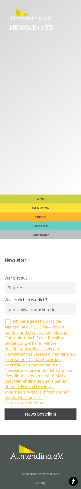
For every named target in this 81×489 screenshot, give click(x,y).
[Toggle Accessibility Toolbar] (73, 481)
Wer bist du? (16, 278)
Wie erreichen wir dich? (26, 299)
